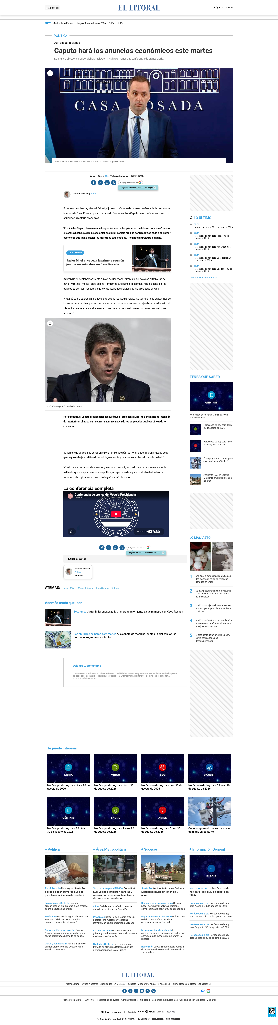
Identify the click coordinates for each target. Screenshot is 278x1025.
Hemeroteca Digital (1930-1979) (79, 999)
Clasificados (106, 984)
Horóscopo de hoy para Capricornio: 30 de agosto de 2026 (213, 257)
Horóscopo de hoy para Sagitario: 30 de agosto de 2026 (213, 268)
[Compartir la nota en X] (100, 182)
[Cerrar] (154, 187)
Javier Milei (69, 588)
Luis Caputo (131, 213)
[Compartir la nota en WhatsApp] (107, 182)
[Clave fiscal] (272, 1016)
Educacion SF (205, 984)
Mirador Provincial (147, 984)
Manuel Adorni (96, 208)
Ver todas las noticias (202, 277)
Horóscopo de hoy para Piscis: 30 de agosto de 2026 (211, 235)
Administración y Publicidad (135, 999)
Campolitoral (72, 984)
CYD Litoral (119, 984)
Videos (115, 588)
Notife (193, 984)
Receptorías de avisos (108, 999)
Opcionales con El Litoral (192, 999)
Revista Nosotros (89, 984)
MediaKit (211, 999)
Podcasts (131, 984)
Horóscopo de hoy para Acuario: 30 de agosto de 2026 (212, 246)
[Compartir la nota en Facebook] (93, 182)
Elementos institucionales (164, 999)
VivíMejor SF (164, 984)
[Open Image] (50, 73)
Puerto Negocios (180, 984)
